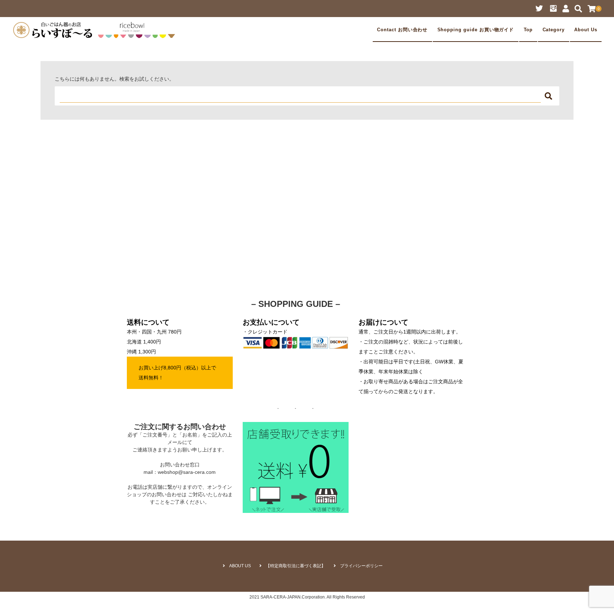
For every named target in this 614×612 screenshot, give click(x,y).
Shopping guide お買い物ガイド (475, 29)
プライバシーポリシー (361, 565)
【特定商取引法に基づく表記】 (295, 565)
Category (554, 29)
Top (528, 29)
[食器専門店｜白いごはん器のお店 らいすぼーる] (95, 30)
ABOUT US (240, 565)
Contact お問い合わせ (402, 29)
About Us (585, 29)
